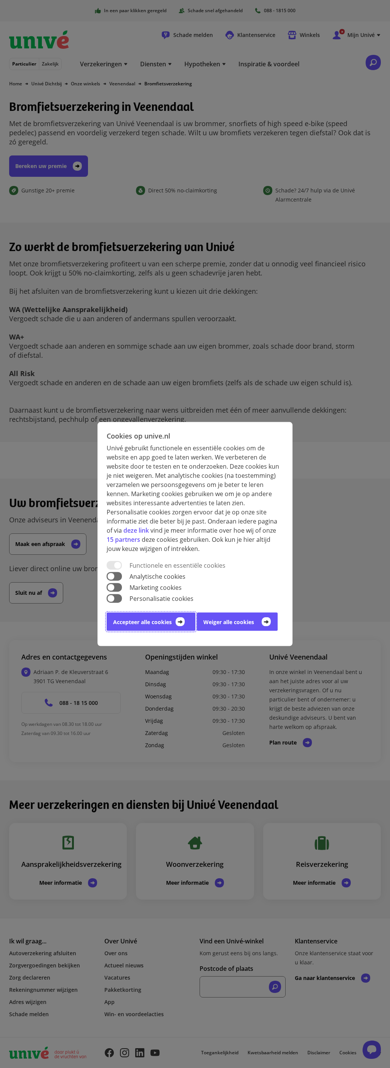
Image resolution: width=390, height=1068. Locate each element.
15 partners (123, 539)
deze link (136, 530)
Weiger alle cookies (228, 622)
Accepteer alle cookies (142, 622)
